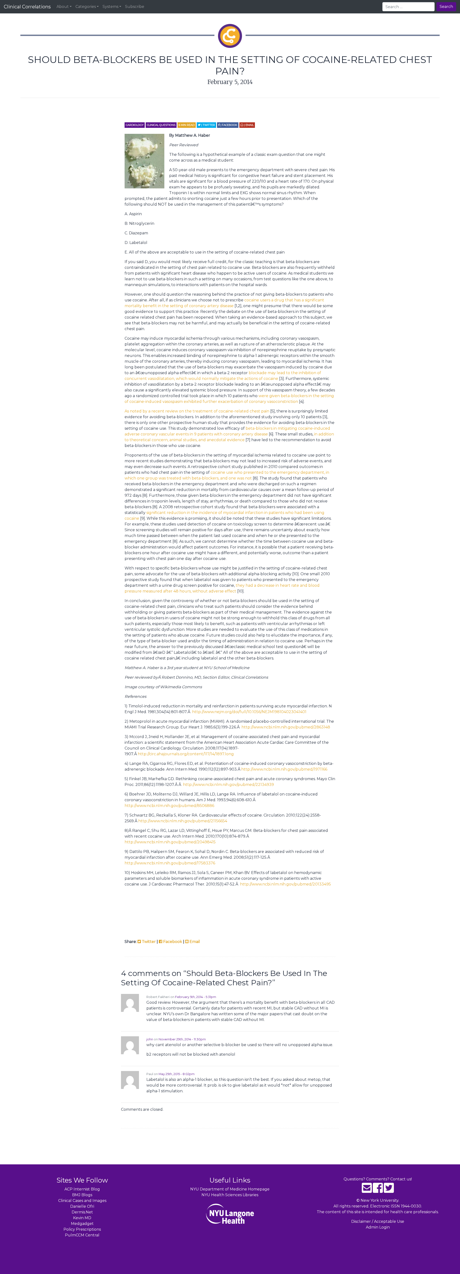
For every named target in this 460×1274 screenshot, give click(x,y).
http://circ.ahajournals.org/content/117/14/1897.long (186, 754)
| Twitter (208, 125)
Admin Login (378, 1227)
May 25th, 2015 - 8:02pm (177, 1074)
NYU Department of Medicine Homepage (230, 1189)
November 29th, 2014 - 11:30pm (182, 1039)
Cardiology (135, 125)
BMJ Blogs (82, 1195)
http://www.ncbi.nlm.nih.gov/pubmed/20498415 (170, 842)
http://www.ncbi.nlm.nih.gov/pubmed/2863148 (286, 727)
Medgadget (82, 1223)
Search (446, 6)
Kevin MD (82, 1218)
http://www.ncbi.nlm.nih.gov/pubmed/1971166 (284, 769)
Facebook (172, 941)
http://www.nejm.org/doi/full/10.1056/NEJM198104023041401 (249, 712)
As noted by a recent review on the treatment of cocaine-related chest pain (197, 411)
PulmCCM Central (82, 1235)
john (149, 1039)
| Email (248, 125)
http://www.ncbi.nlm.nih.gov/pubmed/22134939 (228, 784)
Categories (85, 6)
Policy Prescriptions (82, 1229)
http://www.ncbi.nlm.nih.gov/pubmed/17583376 (170, 863)
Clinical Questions (161, 125)
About (63, 6)
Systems (110, 6)
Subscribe (134, 6)
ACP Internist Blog (82, 1189)
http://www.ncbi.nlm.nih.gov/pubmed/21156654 (182, 821)
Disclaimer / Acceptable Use (377, 1221)
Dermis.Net (82, 1212)
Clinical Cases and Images (82, 1200)
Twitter (148, 941)
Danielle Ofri (82, 1206)
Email (194, 941)
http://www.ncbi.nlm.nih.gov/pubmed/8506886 (169, 805)
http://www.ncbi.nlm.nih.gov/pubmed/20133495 (285, 884)
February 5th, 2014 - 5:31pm (195, 997)
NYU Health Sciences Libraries (229, 1195)
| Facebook (228, 125)
